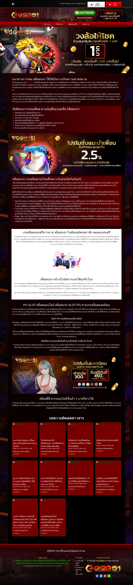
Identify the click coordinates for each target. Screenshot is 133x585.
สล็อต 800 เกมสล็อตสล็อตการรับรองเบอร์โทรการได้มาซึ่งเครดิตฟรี (80, 443)
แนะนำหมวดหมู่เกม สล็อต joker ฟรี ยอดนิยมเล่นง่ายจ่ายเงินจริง (25, 443)
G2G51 (24, 183)
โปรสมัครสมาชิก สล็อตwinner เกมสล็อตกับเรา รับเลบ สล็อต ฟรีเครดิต (52, 443)
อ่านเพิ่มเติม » (16, 454)
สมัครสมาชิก (72, 24)
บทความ (86, 24)
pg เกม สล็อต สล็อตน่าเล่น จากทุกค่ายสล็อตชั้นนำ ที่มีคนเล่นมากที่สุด (24, 481)
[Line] (109, 575)
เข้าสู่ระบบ (59, 24)
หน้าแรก (47, 24)
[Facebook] (97, 575)
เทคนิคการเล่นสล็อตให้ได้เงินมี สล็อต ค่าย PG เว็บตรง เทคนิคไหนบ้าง (107, 481)
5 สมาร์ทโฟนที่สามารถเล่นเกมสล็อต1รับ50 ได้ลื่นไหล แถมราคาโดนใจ (52, 481)
